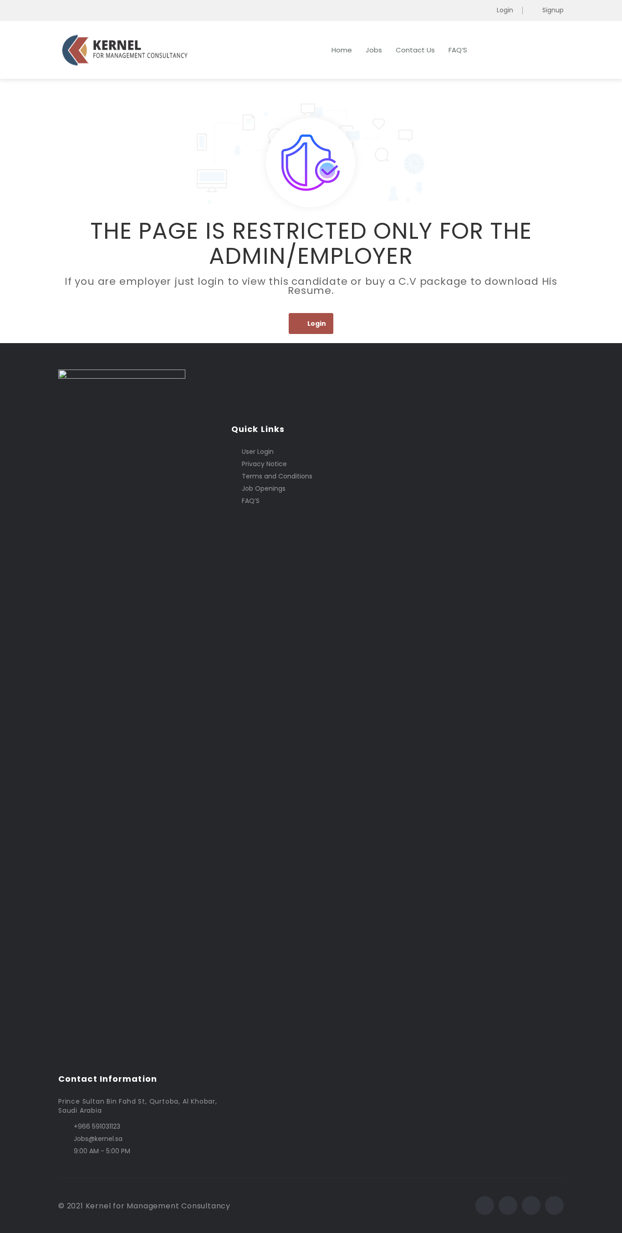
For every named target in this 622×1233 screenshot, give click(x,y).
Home (341, 50)
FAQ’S (458, 50)
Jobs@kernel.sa (98, 1138)
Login (505, 10)
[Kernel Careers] (146, 50)
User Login (258, 451)
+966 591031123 (97, 1126)
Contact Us (415, 50)
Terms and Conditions (277, 476)
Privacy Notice (264, 463)
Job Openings (264, 488)
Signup (553, 10)
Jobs (374, 50)
